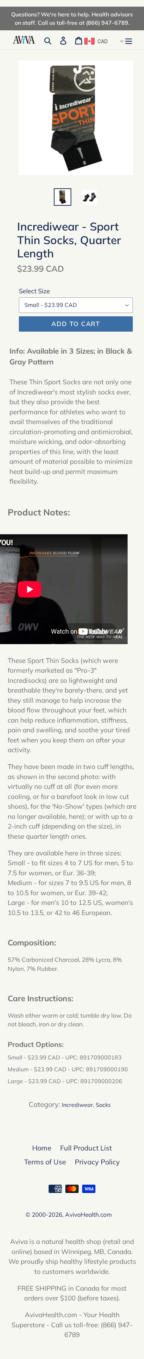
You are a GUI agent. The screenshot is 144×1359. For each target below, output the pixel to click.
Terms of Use (45, 1161)
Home (41, 1147)
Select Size (34, 291)
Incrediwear (77, 1104)
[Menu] (128, 40)
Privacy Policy (97, 1161)
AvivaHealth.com (88, 1214)
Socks (103, 1104)
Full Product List (86, 1147)
